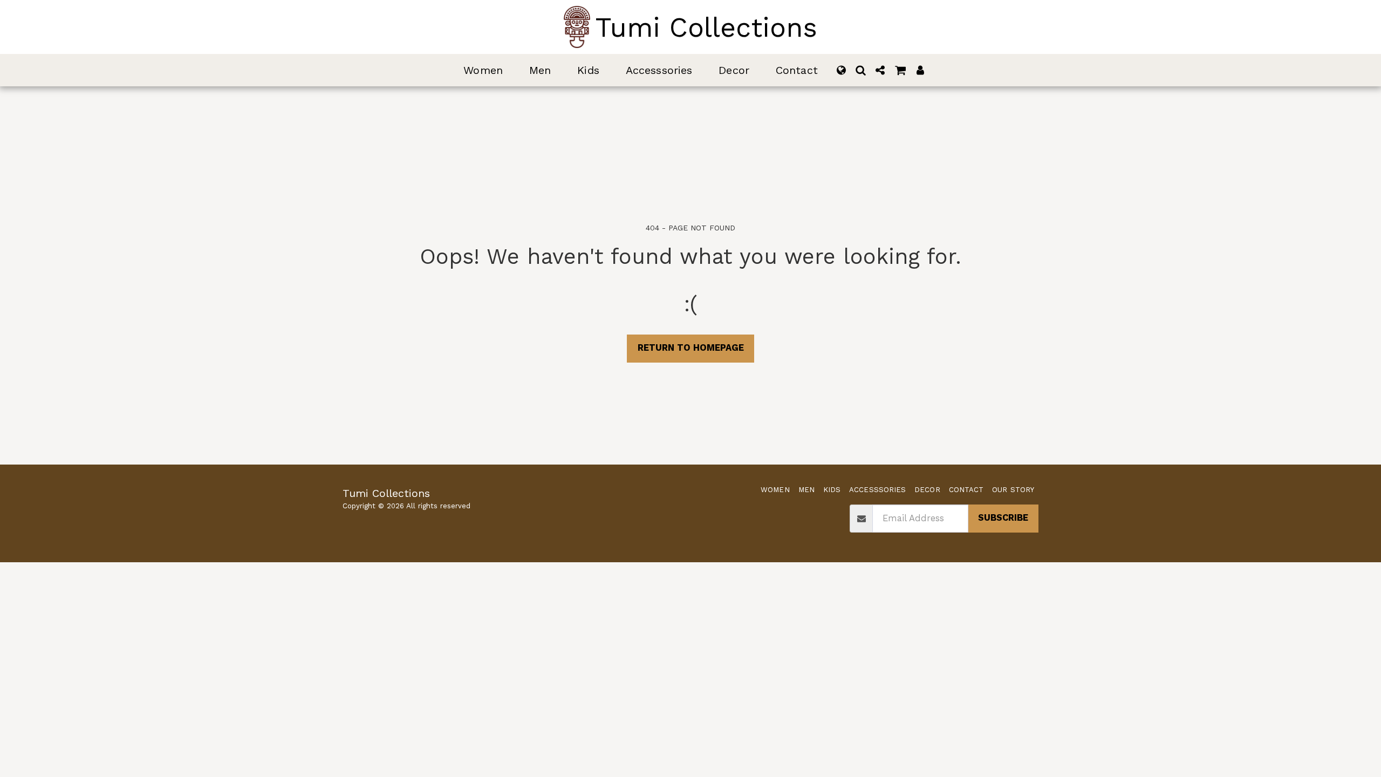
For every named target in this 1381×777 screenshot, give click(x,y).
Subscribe (1003, 518)
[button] (861, 70)
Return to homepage (691, 348)
